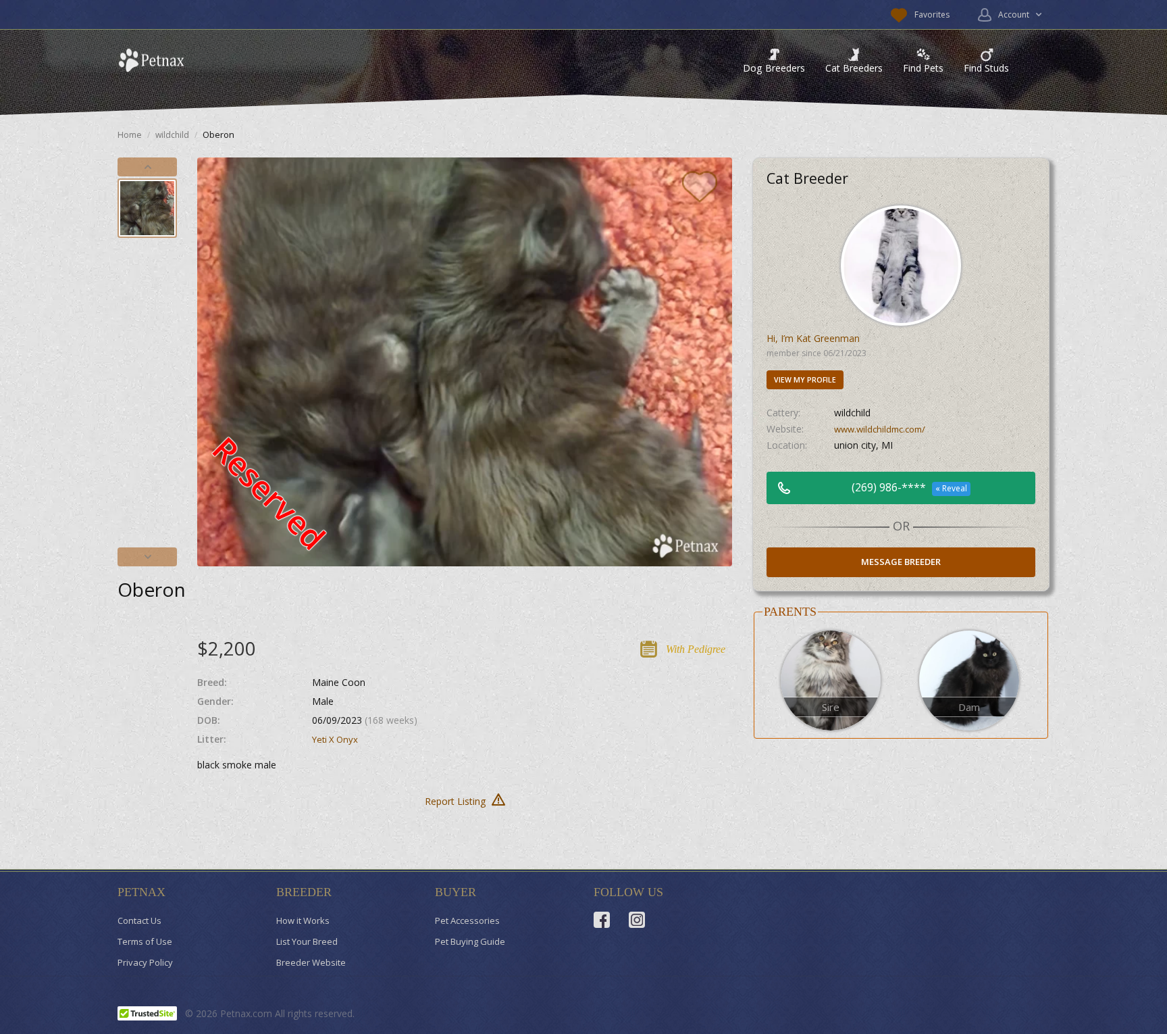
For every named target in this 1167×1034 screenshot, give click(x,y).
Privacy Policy (145, 962)
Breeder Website (311, 962)
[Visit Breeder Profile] (901, 264)
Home (130, 135)
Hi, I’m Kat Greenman (813, 338)
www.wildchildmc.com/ (879, 429)
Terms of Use (145, 941)
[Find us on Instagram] (637, 920)
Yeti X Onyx (335, 739)
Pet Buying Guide (470, 941)
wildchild (172, 135)
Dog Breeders (774, 67)
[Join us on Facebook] (602, 920)
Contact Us (139, 920)
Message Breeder (901, 562)
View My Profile (805, 380)
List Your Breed (307, 941)
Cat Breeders (854, 67)
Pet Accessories (467, 920)
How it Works (303, 920)
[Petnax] (151, 60)
